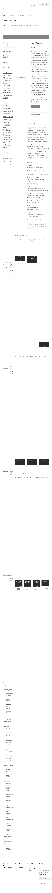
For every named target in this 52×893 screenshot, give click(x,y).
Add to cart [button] (20, 263)
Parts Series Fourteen (8, 801)
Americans (8, 81)
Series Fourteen (9, 740)
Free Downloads (7, 721)
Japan (11, 108)
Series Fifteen (9, 733)
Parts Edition (7, 781)
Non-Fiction (8, 116)
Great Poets (8, 719)
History (5, 98)
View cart (43, 37)
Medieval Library (9, 708)
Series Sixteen (9, 751)
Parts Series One (9, 807)
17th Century (7, 73)
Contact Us (5, 20)
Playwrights (7, 122)
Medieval (10, 111)
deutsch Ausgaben (8, 768)
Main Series (6, 726)
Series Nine (8, 742)
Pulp (4, 125)
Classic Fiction (9, 717)
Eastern (5, 90)
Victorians (7, 145)
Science (5, 139)
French (5, 95)
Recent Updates (7, 836)
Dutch (11, 85)
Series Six (8, 749)
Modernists (7, 113)
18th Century (7, 75)
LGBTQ (5, 111)
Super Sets (6, 838)
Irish (4, 108)
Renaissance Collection (8, 711)
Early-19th (6, 88)
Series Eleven (8, 730)
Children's (6, 86)
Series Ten (8, 754)
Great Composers (8, 703)
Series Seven (8, 747)
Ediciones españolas (8, 772)
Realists (7, 125)
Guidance (11, 15)
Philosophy (7, 119)
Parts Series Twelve (8, 830)
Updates (30, 15)
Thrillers (9, 142)
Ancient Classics (9, 693)
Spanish (4, 142)
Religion (6, 127)
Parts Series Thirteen (8, 822)
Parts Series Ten (9, 819)
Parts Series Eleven (8, 787)
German (10, 95)
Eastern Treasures (8, 699)
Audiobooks (6, 714)
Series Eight (8, 728)
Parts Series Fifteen (8, 791)
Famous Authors (9, 845)
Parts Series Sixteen (8, 816)
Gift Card (6, 724)
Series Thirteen (9, 756)
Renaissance (39, 115)
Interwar (6, 105)
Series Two (8, 763)
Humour (6, 103)
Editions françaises (8, 775)
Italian (34, 115)
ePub (36, 228)
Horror (5, 100)
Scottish (9, 139)
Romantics (6, 135)
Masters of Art (28, 25)
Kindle (36, 226)
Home (5, 25)
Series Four (8, 737)
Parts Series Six (9, 813)
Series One (8, 744)
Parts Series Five (9, 794)
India (10, 103)
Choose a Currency (6, 55)
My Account (13, 20)
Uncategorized (7, 841)
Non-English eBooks (8, 765)
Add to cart (35, 106)
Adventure (7, 78)
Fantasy (8, 93)
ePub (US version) (43, 226)
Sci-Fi (8, 137)
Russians (5, 137)
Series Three (8, 758)
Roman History (7, 132)
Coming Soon (21, 15)
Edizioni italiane (9, 778)
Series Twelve (9, 760)
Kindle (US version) (39, 224)
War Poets (5, 147)
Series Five (8, 735)
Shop (4, 15)
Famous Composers (8, 848)
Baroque (5, 83)
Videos (5, 843)
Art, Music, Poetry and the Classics (18, 25)
